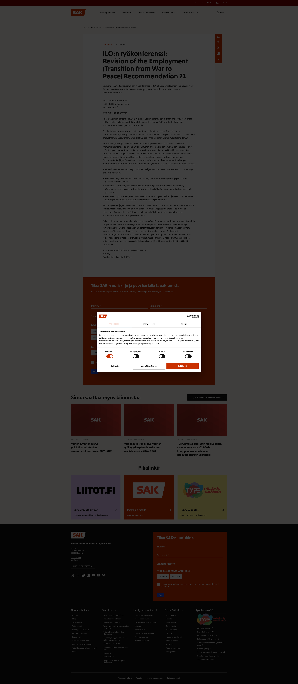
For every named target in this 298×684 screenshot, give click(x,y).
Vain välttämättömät (149, 366)
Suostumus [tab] (114, 324)
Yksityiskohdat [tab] (149, 324)
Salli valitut (115, 366)
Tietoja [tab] (184, 324)
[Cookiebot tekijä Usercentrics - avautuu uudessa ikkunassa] (188, 316)
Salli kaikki (182, 366)
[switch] (136, 356)
